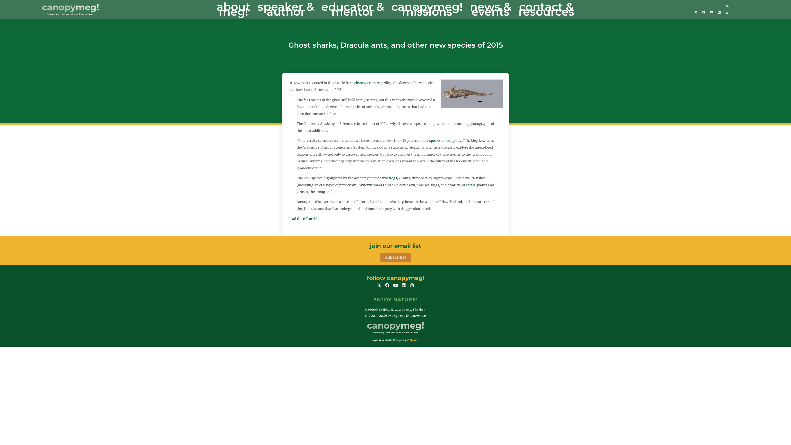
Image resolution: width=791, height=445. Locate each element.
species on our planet (446, 140)
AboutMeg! (233, 9)
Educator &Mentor (352, 9)
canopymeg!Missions (427, 9)
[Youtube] (711, 12)
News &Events (490, 9)
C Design (413, 340)
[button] (687, 5)
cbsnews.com (365, 83)
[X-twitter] (696, 12)
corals (470, 185)
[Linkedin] (719, 12)
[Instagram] (727, 12)
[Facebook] (704, 12)
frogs (393, 178)
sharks (378, 185)
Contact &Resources (546, 9)
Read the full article (303, 219)
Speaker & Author (286, 9)
